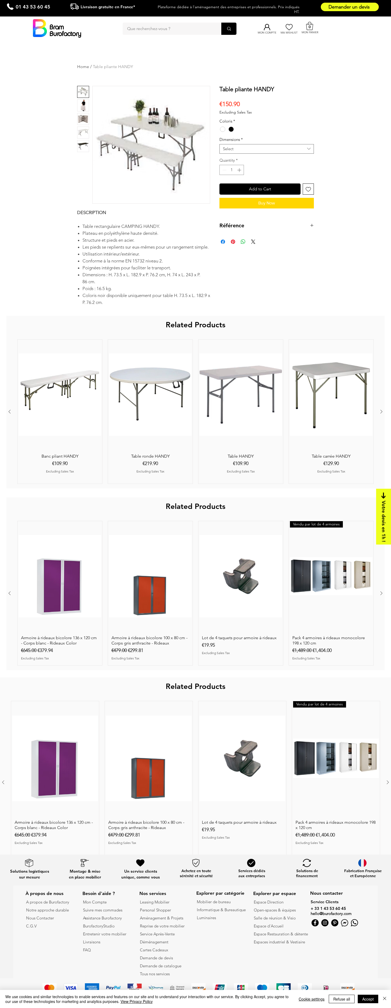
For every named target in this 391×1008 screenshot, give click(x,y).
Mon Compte (95, 902)
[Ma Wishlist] (289, 27)
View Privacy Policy (136, 1001)
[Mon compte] (267, 27)
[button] (309, 26)
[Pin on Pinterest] (233, 242)
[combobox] (266, 149)
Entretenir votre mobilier (104, 933)
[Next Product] (381, 411)
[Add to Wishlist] (308, 189)
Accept (368, 999)
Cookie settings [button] (312, 999)
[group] (195, 411)
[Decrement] (223, 170)
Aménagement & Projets (162, 918)
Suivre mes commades (102, 910)
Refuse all (341, 999)
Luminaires (206, 917)
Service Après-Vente (157, 933)
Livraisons (91, 941)
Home (83, 66)
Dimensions (231, 139)
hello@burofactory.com (331, 913)
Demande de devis (156, 957)
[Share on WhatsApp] (243, 242)
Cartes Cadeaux (154, 949)
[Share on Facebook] (223, 242)
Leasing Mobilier (154, 902)
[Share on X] (253, 242)
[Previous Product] (9, 411)
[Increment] (239, 170)
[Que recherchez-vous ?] (228, 29)
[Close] (384, 999)
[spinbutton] (231, 170)
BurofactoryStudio (99, 925)
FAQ (87, 949)
